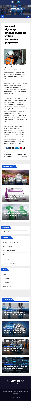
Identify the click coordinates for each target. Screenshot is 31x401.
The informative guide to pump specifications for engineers (14, 332)
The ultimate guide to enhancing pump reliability (14, 350)
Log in (4, 274)
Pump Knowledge (8, 246)
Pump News (6, 255)
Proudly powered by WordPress (10, 391)
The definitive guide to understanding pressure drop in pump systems (15, 314)
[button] (25, 16)
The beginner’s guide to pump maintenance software (15, 368)
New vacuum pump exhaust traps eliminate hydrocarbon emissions (15, 181)
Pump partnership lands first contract (15, 214)
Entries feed (6, 278)
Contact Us (17, 397)
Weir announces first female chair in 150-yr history (21, 154)
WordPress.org (7, 286)
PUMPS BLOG (15, 8)
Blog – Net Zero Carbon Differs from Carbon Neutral (9, 154)
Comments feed (7, 282)
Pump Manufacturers (9, 250)
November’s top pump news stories (14, 197)
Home (12, 397)
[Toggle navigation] (14, 17)
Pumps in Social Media (9, 263)
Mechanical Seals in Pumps (11, 242)
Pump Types (6, 259)
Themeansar (15, 393)
